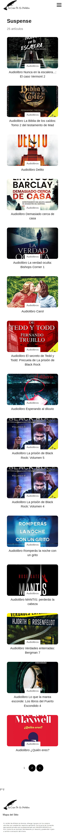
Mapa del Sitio (10, 814)
